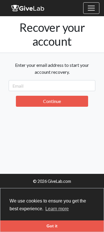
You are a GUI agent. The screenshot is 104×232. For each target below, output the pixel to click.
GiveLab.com (59, 181)
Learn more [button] (57, 208)
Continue (52, 101)
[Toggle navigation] (91, 8)
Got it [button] (52, 226)
